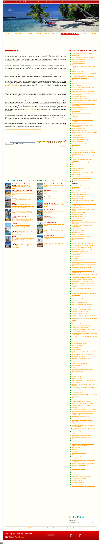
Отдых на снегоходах (77, 89)
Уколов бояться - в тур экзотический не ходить (83, 321)
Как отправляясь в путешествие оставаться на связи (84, 262)
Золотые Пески (15, 226)
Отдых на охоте (76, 146)
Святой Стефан (29, 231)
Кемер (22, 185)
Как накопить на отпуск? (78, 232)
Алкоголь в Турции (76, 376)
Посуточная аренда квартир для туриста (81, 83)
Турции (18, 185)
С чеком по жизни (76, 474)
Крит (21, 211)
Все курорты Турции (22, 186)
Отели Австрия (15, 247)
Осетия (73, 69)
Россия (18, 198)
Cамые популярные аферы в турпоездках (81, 418)
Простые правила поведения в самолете (81, 438)
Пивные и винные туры (77, 71)
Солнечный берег (25, 225)
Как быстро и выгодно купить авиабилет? (82, 309)
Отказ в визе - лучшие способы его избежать (82, 403)
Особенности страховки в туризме (80, 109)
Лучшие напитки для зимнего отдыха (81, 436)
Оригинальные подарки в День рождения (82, 267)
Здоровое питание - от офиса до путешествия (83, 329)
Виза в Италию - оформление (79, 212)
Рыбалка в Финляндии (77, 135)
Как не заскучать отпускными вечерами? (81, 202)
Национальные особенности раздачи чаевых (82, 467)
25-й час (74, 300)
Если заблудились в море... (78, 230)
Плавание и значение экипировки (80, 179)
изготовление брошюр (12, 85)
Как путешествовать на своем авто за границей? (83, 245)
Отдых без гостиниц (77, 480)
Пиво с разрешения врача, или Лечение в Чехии (83, 380)
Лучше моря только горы (78, 164)
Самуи (31, 218)
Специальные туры (40, 527)
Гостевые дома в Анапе (77, 345)
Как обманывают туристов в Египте (80, 484)
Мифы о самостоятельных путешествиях (81, 143)
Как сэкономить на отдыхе (78, 102)
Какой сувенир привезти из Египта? (80, 188)
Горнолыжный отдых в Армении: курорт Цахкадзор (84, 100)
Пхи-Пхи (14, 220)
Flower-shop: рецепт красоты (79, 331)
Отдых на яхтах (75, 187)
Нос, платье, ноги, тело (77, 454)
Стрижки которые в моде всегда (79, 339)
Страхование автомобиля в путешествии (81, 79)
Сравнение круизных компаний (79, 137)
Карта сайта (90, 527)
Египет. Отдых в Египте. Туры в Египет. (54, 211)
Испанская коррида (76, 145)
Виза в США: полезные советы (79, 453)
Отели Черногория (16, 234)
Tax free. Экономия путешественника (81, 472)
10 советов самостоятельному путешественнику (83, 57)
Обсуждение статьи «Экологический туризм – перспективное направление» (23, 129)
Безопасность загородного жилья (80, 327)
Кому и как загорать (76, 447)
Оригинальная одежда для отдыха (80, 251)
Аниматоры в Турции (77, 378)
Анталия (46, 225)
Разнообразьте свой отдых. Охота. (80, 207)
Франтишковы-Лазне (26, 206)
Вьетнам (46, 217)
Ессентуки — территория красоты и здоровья (83, 150)
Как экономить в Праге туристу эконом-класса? (83, 486)
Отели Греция (29, 212)
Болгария (18, 225)
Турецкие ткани (75, 367)
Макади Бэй (15, 193)
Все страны (31, 180)
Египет (44, 1)
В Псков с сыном (76, 174)
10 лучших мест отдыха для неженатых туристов (84, 411)
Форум (69, 527)
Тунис (47, 1)
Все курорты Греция (20, 212)
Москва (22, 198)
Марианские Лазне (16, 206)
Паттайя (23, 218)
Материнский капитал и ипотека (79, 313)
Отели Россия (15, 200)
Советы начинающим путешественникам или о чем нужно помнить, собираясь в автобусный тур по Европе (84, 66)
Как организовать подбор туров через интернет (83, 249)
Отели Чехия (23, 207)
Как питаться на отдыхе (77, 392)
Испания (18, 238)
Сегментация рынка (76, 349)
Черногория (19, 231)
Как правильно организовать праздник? (81, 236)
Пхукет (27, 218)
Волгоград (18, 199)
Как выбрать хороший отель (78, 61)
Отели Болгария (25, 227)
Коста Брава (24, 238)
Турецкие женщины (76, 374)
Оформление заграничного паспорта (81, 311)
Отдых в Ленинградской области (80, 96)
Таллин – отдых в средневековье (79, 363)
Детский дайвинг (76, 55)
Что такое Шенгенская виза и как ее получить (83, 463)
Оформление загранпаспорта (79, 214)
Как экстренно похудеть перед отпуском (81, 401)
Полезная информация (52, 527)
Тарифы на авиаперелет (77, 260)
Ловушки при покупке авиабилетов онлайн (82, 185)
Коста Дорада (20, 239)
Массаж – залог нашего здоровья (80, 269)
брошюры (21, 57)
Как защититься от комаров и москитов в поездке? (84, 277)
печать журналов (30, 109)
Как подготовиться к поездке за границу (81, 247)
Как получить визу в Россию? (79, 390)
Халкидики (25, 211)
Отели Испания (20, 240)
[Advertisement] (41, 41)
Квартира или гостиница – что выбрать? (81, 162)
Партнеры (82, 527)
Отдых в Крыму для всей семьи (79, 157)
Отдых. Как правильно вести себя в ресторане (83, 87)
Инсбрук (18, 245)
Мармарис (14, 186)
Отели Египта (15, 194)
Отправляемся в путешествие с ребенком (81, 112)
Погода (62, 527)
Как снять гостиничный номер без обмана (82, 194)
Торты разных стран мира (78, 81)
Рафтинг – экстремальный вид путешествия (82, 243)
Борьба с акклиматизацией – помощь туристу (83, 291)
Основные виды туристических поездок (81, 341)
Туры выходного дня (77, 85)
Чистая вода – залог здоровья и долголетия (82, 354)
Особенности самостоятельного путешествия (83, 91)
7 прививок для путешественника (80, 399)
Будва (24, 231)
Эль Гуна (20, 193)
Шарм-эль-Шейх (24, 191)
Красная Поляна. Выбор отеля (79, 59)
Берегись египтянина (77, 220)
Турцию (40, 1)
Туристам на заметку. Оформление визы (81, 139)
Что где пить (75, 449)
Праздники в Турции (77, 365)
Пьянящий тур (75, 451)
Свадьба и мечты (76, 111)
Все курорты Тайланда (22, 220)
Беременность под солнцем (78, 469)
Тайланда (18, 218)
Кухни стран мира (76, 228)
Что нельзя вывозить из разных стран (81, 416)
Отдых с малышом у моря (78, 218)
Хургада (31, 191)
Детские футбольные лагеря (78, 63)
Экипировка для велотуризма (79, 166)
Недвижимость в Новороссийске (80, 356)
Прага (21, 204)
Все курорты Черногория (27, 232)
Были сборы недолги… (77, 256)
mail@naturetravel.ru (19, 537)
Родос (30, 211)
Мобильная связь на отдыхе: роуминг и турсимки (84, 409)
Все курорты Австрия (26, 245)
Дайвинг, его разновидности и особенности (82, 239)
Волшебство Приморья (77, 141)
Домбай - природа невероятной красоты (81, 178)
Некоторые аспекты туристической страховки (83, 281)
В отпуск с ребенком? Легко (78, 128)
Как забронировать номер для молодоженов (82, 118)
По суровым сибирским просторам (80, 98)
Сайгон (50, 217)
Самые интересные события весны (80, 465)
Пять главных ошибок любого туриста (81, 476)
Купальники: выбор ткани (78, 168)
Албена (21, 226)
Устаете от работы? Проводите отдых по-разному (84, 190)
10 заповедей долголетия (78, 196)
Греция (18, 211)
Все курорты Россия (26, 199)
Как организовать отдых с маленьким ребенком (83, 176)
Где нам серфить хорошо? (78, 482)
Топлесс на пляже (76, 382)
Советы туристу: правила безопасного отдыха (83, 241)
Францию (59, 1)
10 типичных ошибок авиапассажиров (81, 470)
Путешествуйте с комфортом (79, 234)
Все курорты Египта (28, 193)
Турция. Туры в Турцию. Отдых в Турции (54, 185)
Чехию (72, 1)
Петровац (14, 232)
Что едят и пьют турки (77, 370)
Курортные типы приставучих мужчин (81, 405)
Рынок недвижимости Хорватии (79, 343)
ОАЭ (51, 1)
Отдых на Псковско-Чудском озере (80, 107)
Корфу (13, 212)
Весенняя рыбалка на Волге (78, 123)
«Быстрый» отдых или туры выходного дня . (82, 172)
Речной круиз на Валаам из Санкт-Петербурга (83, 200)
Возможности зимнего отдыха (79, 192)
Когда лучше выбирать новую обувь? (81, 307)
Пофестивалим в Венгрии (78, 323)
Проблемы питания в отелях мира (80, 302)
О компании (18, 527)
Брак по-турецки (76, 372)
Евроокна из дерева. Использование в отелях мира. (84, 298)
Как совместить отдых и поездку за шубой (82, 53)
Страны (25, 527)
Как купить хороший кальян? (79, 478)
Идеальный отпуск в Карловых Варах (81, 358)
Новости (75, 527)
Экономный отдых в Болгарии (79, 130)
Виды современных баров (78, 238)
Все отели (64, 180)
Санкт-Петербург (28, 198)
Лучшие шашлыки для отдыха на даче (81, 397)
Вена (22, 244)
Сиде (25, 185)
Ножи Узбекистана (76, 170)
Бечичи (19, 232)
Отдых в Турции (76, 347)
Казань (13, 199)
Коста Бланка (30, 238)
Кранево (26, 226)
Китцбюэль (26, 244)
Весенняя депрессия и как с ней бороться (82, 279)
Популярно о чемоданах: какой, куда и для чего (83, 283)
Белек (28, 185)
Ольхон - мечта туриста (77, 148)
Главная (10, 527)
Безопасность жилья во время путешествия (82, 296)
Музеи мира (75, 258)
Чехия (17, 204)
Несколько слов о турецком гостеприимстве (82, 369)
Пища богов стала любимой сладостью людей (83, 155)
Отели (31, 527)
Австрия (18, 244)
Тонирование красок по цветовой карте (81, 325)
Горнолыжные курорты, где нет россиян (81, 435)
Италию (64, 1)
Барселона (14, 239)
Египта (18, 191)
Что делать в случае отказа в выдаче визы (82, 420)
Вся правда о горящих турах (79, 216)
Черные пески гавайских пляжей (79, 198)
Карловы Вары (26, 204)
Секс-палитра (75, 407)
